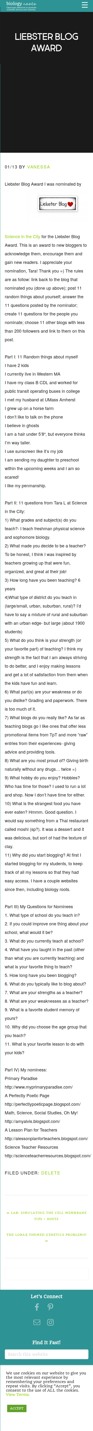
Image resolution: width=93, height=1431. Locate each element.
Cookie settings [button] (21, 1401)
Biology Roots (21, 6)
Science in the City (22, 236)
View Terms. (18, 1394)
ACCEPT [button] (17, 1408)
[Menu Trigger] (84, 4)
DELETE (51, 1172)
